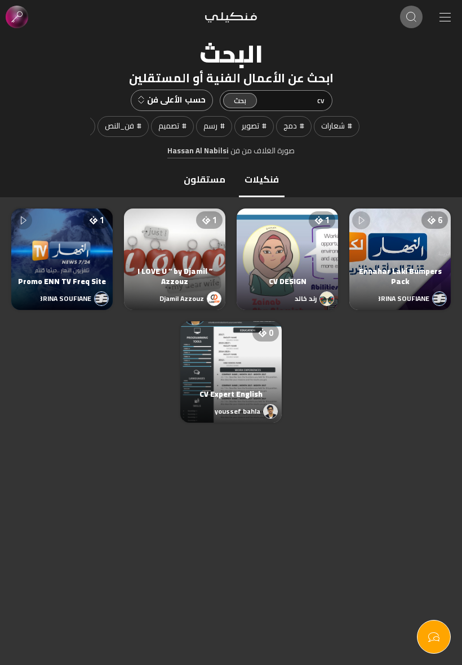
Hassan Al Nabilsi (198, 151)
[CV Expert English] (231, 360)
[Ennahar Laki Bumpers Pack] (400, 248)
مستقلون (204, 179)
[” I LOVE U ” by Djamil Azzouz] (174, 248)
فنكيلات (262, 179)
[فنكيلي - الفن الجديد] (231, 17)
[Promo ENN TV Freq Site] (62, 248)
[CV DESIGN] (287, 248)
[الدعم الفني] (434, 637)
